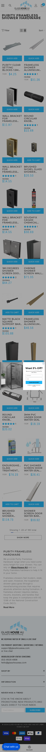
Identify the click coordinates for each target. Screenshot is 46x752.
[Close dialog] (43, 363)
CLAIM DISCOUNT (34, 382)
